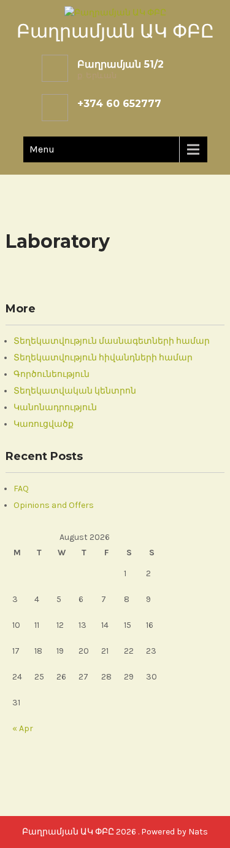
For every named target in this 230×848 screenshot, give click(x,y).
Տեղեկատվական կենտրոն (74, 391)
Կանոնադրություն (55, 407)
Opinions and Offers (53, 505)
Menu (42, 149)
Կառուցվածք (43, 424)
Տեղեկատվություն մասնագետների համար (111, 341)
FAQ (21, 488)
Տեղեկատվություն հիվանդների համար (103, 357)
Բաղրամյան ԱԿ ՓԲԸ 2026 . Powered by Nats (115, 831)
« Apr (22, 728)
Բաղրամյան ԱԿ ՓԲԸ (115, 31)
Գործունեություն (51, 374)
